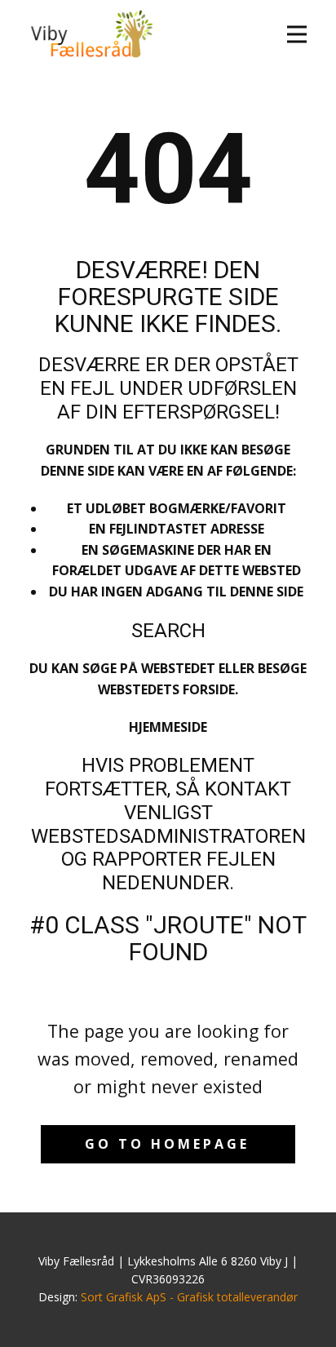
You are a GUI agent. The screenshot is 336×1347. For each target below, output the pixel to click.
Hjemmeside (168, 727)
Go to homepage (167, 1144)
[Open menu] (297, 34)
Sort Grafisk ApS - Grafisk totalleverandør (189, 1297)
